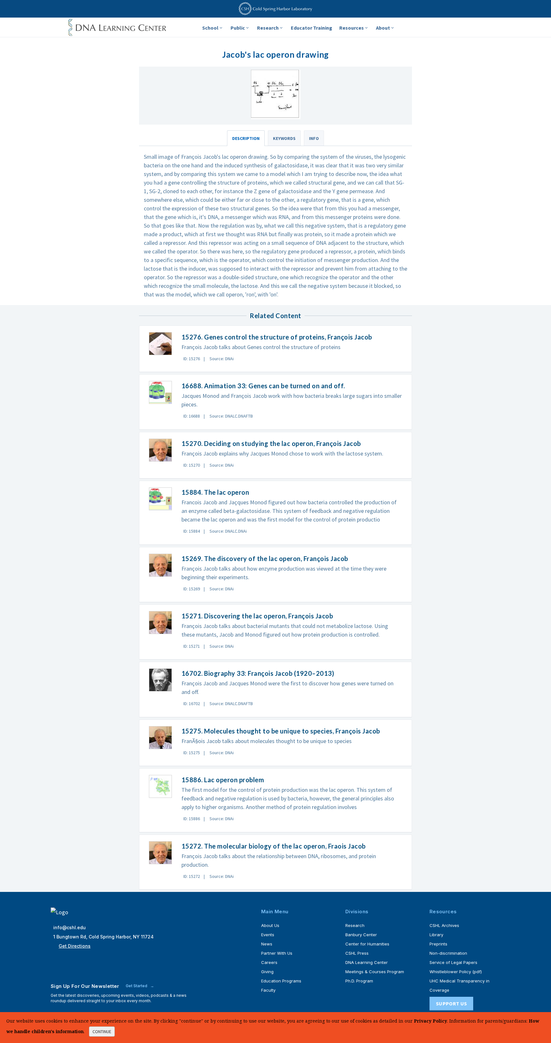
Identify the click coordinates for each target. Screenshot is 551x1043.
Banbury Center (361, 934)
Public (238, 28)
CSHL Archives (444, 925)
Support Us (451, 1003)
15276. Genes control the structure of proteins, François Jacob (276, 337)
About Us (270, 925)
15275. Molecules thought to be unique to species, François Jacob (280, 731)
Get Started (137, 985)
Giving (267, 971)
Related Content (275, 315)
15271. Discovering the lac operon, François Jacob (257, 616)
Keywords (284, 138)
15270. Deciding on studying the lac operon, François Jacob (271, 443)
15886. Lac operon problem (222, 780)
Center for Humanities (367, 943)
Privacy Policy (430, 1021)
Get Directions (75, 946)
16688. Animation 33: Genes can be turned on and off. (263, 386)
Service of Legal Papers (453, 962)
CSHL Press (357, 953)
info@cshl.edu (69, 927)
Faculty (268, 990)
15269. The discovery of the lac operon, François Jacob (264, 558)
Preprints (438, 943)
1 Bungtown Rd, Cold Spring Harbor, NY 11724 (103, 936)
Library (436, 934)
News (266, 943)
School (210, 28)
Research (268, 28)
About (383, 28)
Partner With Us (276, 953)
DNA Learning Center (366, 962)
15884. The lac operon (215, 492)
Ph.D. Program (359, 980)
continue (101, 1031)
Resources (351, 28)
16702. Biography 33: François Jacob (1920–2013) (257, 673)
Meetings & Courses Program (374, 971)
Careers (269, 962)
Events (267, 934)
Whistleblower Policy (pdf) (456, 971)
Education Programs (281, 980)
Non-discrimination (448, 953)
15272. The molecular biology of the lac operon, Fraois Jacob (273, 846)
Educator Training (311, 28)
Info (314, 138)
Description (246, 138)
